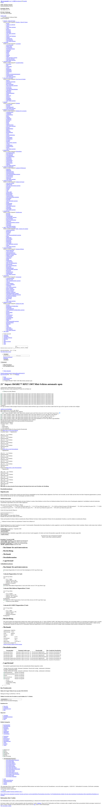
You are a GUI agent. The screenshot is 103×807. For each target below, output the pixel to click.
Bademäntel (8, 307)
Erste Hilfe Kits (9, 154)
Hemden (8, 121)
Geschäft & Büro (7, 61)
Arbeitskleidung (9, 112)
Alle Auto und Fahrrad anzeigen (13, 185)
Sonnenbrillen (9, 137)
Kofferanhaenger (10, 268)
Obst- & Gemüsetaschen (11, 263)
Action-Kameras (9, 283)
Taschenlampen (9, 175)
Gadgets (8, 282)
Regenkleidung (9, 132)
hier (35, 804)
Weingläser (8, 32)
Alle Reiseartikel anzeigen (12, 269)
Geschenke (5, 42)
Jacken (7, 123)
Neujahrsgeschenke (10, 48)
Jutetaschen (8, 258)
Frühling (8, 51)
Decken (8, 304)
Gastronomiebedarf (10, 230)
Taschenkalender (10, 107)
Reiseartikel (8, 266)
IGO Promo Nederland (11, 776)
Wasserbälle (8, 208)
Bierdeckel (8, 231)
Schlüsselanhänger (10, 93)
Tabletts (8, 233)
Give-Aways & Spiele (8, 78)
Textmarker (8, 225)
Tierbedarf (8, 207)
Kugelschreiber (9, 218)
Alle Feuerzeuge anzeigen (12, 85)
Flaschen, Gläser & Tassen (9, 20)
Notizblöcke (9, 70)
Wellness (8, 164)
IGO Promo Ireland (10, 770)
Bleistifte (8, 213)
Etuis (7, 65)
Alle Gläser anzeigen (10, 33)
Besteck (8, 313)
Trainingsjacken (9, 146)
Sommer (8, 55)
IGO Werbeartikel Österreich (9, 758)
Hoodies (8, 141)
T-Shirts (8, 143)
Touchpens (8, 221)
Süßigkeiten (8, 237)
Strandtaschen (9, 273)
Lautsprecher (9, 297)
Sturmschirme (9, 194)
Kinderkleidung (9, 128)
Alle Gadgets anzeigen (11, 287)
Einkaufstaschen (7, 741)
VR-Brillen (8, 285)
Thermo (8, 37)
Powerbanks (9, 298)
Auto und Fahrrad (10, 183)
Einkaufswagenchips (10, 81)
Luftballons (8, 90)
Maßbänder (8, 170)
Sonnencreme (9, 161)
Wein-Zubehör (9, 329)
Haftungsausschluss (7, 781)
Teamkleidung (9, 145)
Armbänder (8, 113)
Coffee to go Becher (10, 24)
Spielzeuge (8, 95)
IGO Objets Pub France (11, 767)
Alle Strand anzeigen (10, 206)
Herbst (7, 52)
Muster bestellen (4, 531)
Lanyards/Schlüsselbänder (12, 89)
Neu (4, 340)
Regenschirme (9, 193)
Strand (7, 202)
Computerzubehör (10, 278)
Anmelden (6, 354)
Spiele (7, 94)
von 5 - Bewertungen (11, 1)
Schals (7, 133)
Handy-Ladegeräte (10, 289)
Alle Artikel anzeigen (11, 41)
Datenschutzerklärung (8, 780)
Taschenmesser (9, 176)
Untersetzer (8, 327)
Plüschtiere (8, 91)
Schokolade (8, 242)
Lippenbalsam (9, 160)
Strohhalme (8, 318)
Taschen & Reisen (7, 247)
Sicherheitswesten (10, 173)
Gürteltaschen (9, 256)
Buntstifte (8, 214)
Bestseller (5, 339)
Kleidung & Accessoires (8, 109)
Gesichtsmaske (9, 155)
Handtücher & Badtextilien (12, 306)
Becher (7, 23)
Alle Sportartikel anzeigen (12, 200)
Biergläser (8, 29)
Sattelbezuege (9, 184)
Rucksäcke (8, 270)
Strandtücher (9, 204)
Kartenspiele (9, 88)
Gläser (7, 28)
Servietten (8, 232)
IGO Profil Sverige (10, 765)
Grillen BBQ (9, 192)
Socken (7, 136)
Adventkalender (9, 45)
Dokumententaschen (10, 252)
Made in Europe (7, 341)
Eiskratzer (8, 169)
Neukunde (5, 358)
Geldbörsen (8, 118)
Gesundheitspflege (10, 156)
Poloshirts (8, 131)
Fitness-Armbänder (10, 284)
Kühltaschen (9, 260)
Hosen (7, 122)
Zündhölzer (8, 99)
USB (7, 299)
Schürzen (5, 737)
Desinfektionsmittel (10, 152)
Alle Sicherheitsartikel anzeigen (13, 174)
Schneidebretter (9, 317)
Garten (7, 189)
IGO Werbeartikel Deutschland (13, 769)
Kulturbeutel (9, 159)
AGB (4, 779)
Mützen (8, 129)
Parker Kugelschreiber (11, 220)
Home (4, 377)
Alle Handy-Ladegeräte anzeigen (13, 294)
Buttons (8, 80)
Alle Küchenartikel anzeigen (12, 321)
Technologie (6, 275)
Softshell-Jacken (9, 124)
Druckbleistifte (9, 216)
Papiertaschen (9, 264)
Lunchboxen (9, 316)
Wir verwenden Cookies (6, 805)
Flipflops (8, 117)
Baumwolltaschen (10, 250)
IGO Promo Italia (10, 761)
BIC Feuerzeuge (9, 84)
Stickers (8, 97)
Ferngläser (8, 187)
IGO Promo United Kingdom (12, 774)
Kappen (8, 127)
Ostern (7, 53)
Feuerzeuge (8, 83)
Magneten (8, 323)
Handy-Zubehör (9, 288)
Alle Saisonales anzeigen (11, 57)
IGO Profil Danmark (10, 766)
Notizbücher (9, 71)
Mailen (17, 374)
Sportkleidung (9, 138)
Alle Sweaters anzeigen (11, 142)
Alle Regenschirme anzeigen (12, 197)
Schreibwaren (6, 211)
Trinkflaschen (9, 38)
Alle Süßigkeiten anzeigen (12, 244)
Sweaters (8, 140)
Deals (2, 373)
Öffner (7, 320)
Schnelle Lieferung (10, 59)
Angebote (5, 335)
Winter (7, 56)
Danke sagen (9, 46)
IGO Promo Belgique (11, 763)
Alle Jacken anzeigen (11, 126)
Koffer (7, 259)
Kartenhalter (9, 66)
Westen (7, 147)
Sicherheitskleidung (10, 135)
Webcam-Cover (9, 279)
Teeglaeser (8, 31)
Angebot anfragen (4, 534)
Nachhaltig (5, 336)
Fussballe (8, 199)
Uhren (7, 326)
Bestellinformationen (8, 716)
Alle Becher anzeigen (11, 27)
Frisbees (8, 188)
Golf (7, 190)
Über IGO (5, 706)
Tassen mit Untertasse (11, 36)
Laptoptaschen (9, 261)
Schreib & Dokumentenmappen (13, 74)
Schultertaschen (9, 271)
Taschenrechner (9, 75)
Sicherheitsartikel (10, 171)
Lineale (7, 67)
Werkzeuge (8, 178)
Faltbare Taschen (10, 255)
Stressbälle (8, 98)
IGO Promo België (10, 762)
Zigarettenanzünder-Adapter (12, 293)
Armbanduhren (9, 114)
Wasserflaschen (9, 39)
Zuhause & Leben (7, 302)
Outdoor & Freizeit (7, 180)
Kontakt (5, 718)
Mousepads (8, 69)
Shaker (7, 26)
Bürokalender (9, 104)
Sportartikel (8, 198)
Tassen (7, 34)
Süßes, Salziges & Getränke (9, 227)
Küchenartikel (9, 312)
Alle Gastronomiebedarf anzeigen (13, 235)
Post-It (7, 72)
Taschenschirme (9, 195)
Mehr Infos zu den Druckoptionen (10, 430)
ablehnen (39, 803)
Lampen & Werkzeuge (8, 166)
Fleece (7, 116)
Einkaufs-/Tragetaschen (11, 254)
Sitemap (5, 784)
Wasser (7, 245)
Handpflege (8, 157)
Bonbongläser (9, 239)
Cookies (5, 782)
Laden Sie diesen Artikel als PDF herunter (12, 644)
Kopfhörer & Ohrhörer (11, 296)
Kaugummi (8, 240)
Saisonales (8, 50)
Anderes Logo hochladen (6, 409)
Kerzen (7, 311)
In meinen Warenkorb (5, 530)
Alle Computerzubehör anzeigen (13, 280)
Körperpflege (6, 150)
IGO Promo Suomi (10, 771)
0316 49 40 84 (4, 374)
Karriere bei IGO (7, 708)
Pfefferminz (8, 241)
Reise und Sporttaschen (11, 265)
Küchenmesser (9, 315)
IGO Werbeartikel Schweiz (12, 772)
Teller (7, 325)
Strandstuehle (9, 203)
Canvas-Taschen (9, 251)
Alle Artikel (6, 331)
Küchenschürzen (10, 322)
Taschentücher (9, 162)
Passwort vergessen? (7, 357)
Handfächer (8, 119)
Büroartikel (8, 64)
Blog (4, 342)
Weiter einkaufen (7, 370)
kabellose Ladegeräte (10, 292)
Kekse (7, 236)
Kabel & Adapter (10, 290)
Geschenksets (9, 47)
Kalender (5, 102)
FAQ (4, 344)
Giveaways (8, 86)
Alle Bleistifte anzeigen (11, 217)
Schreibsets (8, 223)
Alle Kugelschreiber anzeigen (12, 222)
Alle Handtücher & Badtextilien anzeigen (15, 310)
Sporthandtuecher (10, 308)
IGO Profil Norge (10, 775)
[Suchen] (14, 348)
